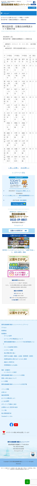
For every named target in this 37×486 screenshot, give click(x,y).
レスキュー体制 (8, 350)
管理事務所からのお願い (11, 365)
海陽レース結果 (24, 17)
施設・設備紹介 (5, 370)
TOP (27, 482)
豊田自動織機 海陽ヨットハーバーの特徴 (12, 375)
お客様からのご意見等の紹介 (9, 407)
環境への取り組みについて (9, 378)
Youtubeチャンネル (6, 416)
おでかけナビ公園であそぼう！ (9, 17)
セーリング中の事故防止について (13, 339)
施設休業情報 (5, 395)
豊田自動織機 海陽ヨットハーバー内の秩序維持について (19, 343)
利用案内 (3, 333)
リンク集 (3, 410)
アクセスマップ (18, 225)
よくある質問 (5, 401)
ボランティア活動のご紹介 (9, 404)
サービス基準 (8, 336)
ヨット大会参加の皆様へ (11, 347)
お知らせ (3, 392)
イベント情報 (5, 389)
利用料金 (3, 330)
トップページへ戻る (18, 172)
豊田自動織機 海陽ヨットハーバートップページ (14, 324)
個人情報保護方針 (6, 413)
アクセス (3, 327)
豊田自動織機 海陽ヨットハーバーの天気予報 (14, 384)
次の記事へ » (25, 168)
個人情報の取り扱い (9, 353)
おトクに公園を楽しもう (8, 398)
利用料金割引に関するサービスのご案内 (15, 359)
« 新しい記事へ (13, 168)
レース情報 (4, 381)
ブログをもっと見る (18, 204)
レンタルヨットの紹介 (10, 372)
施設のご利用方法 (9, 362)
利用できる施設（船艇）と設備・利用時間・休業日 (18, 356)
